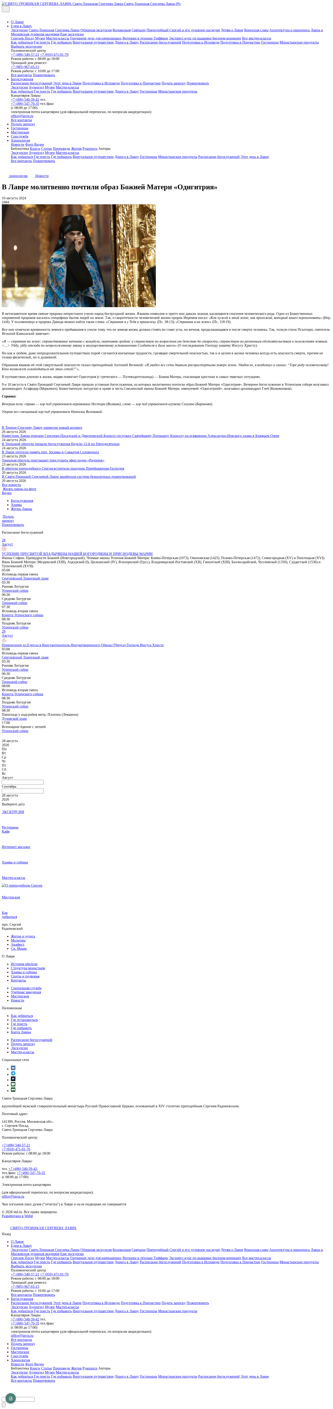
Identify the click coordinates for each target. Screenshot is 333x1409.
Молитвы (18, 940)
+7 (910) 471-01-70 (54, 55)
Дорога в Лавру (127, 42)
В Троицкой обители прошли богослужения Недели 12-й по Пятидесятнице (61, 444)
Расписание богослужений (160, 42)
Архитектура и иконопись (289, 30)
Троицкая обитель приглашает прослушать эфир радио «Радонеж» (53, 460)
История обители (24, 964)
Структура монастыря (28, 968)
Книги (35, 149)
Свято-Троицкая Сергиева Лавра (54, 30)
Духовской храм (14, 719)
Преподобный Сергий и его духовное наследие (183, 30)
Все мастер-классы (256, 38)
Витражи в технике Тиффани (145, 38)
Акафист (17, 944)
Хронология (20, 140)
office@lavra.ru (22, 116)
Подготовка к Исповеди (201, 42)
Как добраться (22, 42)
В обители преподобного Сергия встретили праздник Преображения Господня (63, 468)
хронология (18, 176)
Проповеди (61, 149)
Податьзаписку (8, 519)
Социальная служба (26, 988)
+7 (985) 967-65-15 (25, 67)
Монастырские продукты (299, 42)
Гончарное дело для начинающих (96, 38)
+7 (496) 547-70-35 (25, 104)
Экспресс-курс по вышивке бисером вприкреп (205, 38)
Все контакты (21, 75)
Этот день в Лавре (67, 83)
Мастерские (20, 132)
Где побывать (61, 42)
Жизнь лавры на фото (19, 489)
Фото (29, 144)
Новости (17, 144)
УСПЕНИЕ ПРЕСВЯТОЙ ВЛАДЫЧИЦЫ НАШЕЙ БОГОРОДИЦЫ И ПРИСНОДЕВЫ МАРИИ (77, 554)
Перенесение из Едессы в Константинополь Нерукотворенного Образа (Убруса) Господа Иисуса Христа (83, 645)
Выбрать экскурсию (26, 46)
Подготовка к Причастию (240, 42)
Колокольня (122, 30)
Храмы (16, 505)
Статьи (46, 149)
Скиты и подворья (25, 976)
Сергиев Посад (22, 38)
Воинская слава (256, 30)
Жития (76, 149)
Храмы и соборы (24, 972)
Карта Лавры (21, 1032)
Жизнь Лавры (21, 509)
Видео (39, 144)
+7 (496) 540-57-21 (25, 55)
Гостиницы (270, 42)
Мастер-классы (57, 38)
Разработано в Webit (17, 1216)
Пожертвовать (44, 75)
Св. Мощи (19, 948)
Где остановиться (24, 1020)
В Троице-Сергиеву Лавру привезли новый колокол (42, 427)
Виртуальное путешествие (93, 42)
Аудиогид (36, 87)
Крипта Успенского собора (22, 615)
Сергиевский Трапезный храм (25, 578)
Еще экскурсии (72, 34)
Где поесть (42, 42)
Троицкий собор (14, 603)
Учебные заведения (26, 992)
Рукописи (89, 149)
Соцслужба (19, 136)
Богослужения (22, 79)
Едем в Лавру (21, 26)
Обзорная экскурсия (96, 30)
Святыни (139, 30)
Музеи (40, 38)
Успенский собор (15, 590)
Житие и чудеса (23, 936)
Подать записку (174, 83)
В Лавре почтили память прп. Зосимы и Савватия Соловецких (50, 452)
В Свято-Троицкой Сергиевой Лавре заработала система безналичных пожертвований (69, 477)
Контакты (18, 980)
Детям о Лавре (232, 30)
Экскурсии (19, 30)
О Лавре (17, 22)
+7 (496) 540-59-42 (25, 99)
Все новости (11, 485)
